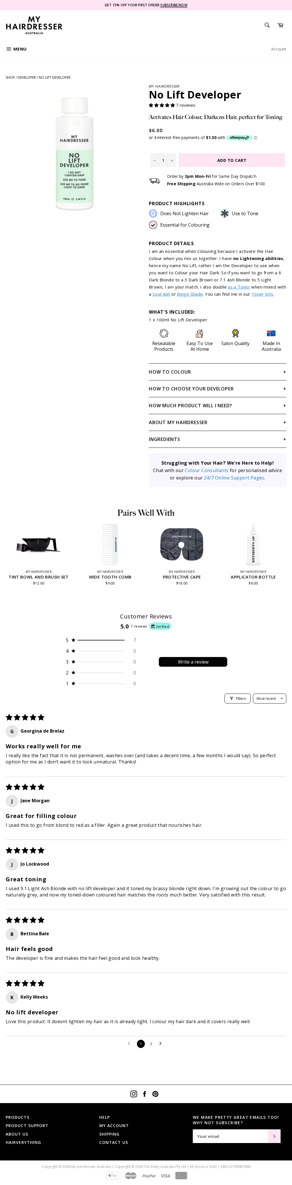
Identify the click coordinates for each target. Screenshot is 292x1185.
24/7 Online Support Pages (234, 478)
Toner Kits (262, 294)
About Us (17, 1134)
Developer (27, 77)
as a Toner (239, 287)
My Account (114, 1125)
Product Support (27, 1125)
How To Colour (170, 372)
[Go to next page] (162, 1044)
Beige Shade (190, 294)
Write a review (193, 662)
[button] (162, 105)
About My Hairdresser (178, 422)
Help (104, 1117)
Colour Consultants (206, 470)
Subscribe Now (173, 5)
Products (17, 1117)
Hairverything (23, 1142)
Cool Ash (161, 294)
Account (278, 49)
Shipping (109, 1134)
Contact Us (113, 1142)
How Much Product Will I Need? (190, 405)
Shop (10, 77)
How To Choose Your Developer (191, 389)
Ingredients (164, 439)
